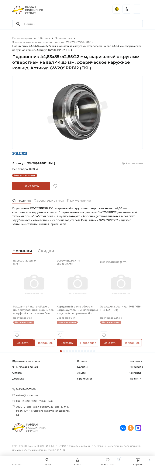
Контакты (135, 372)
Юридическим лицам (26, 360)
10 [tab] (88, 351)
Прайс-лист (84, 378)
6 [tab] (76, 351)
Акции (81, 372)
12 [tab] (94, 351)
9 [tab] (85, 351)
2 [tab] (64, 351)
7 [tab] (79, 351)
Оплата (17, 372)
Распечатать (134, 163)
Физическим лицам (25, 366)
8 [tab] (82, 351)
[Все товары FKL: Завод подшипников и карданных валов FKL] (19, 153)
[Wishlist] (55, 186)
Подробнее (45, 343)
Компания (135, 360)
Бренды (82, 366)
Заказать (31, 186)
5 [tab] (73, 351)
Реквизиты (136, 366)
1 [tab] (61, 351)
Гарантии (135, 378)
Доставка (18, 378)
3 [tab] (67, 351)
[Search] (18, 24)
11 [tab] (91, 351)
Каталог (82, 360)
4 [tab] (70, 351)
